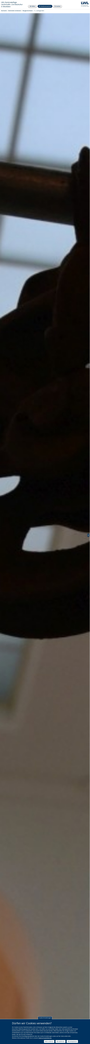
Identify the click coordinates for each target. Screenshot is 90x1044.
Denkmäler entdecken (14, 10)
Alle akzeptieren (72, 1041)
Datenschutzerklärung (44, 1038)
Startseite (4, 10)
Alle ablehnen (60, 1041)
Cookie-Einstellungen (45, 1018)
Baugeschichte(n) (27, 10)
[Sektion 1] (88, 535)
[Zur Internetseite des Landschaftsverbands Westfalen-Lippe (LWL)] (84, 4)
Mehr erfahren (49, 1041)
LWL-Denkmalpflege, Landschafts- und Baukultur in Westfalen (12, 4)
